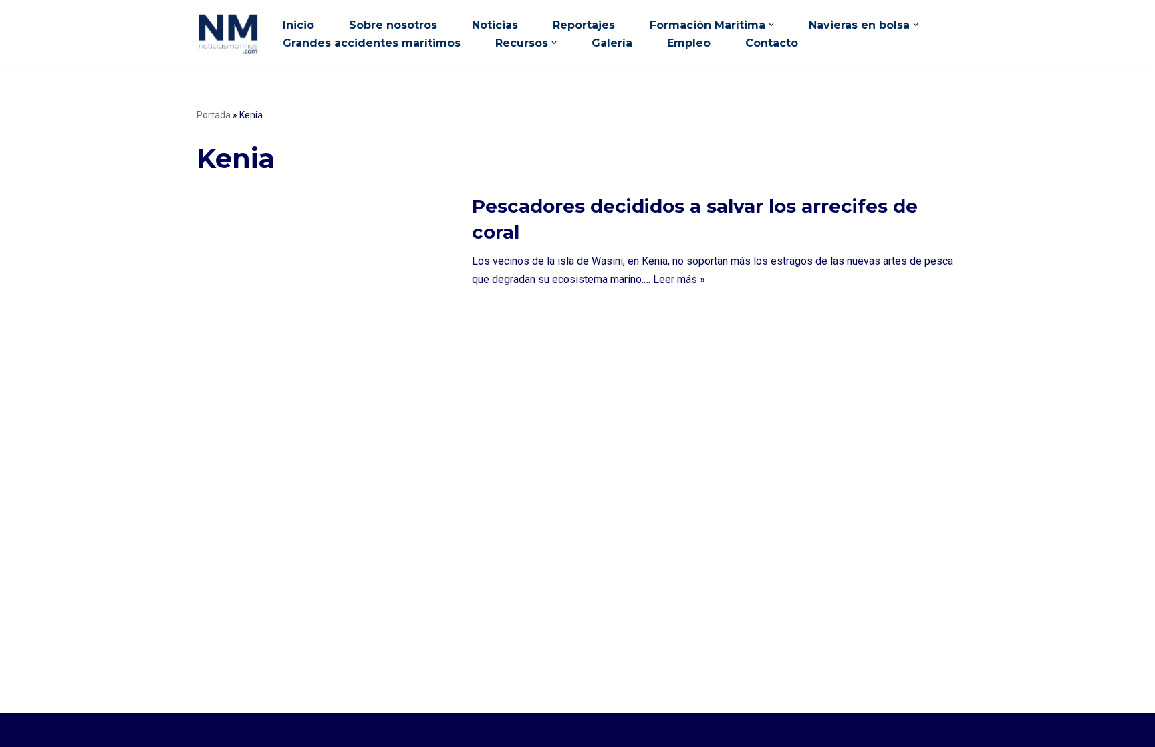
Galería (612, 43)
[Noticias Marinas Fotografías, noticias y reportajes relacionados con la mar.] (228, 33)
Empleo (689, 43)
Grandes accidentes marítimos (372, 43)
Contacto (771, 43)
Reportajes (584, 25)
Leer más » (679, 279)
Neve (209, 730)
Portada (214, 115)
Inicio (298, 25)
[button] (771, 24)
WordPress (345, 730)
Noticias (495, 25)
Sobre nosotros (393, 25)
